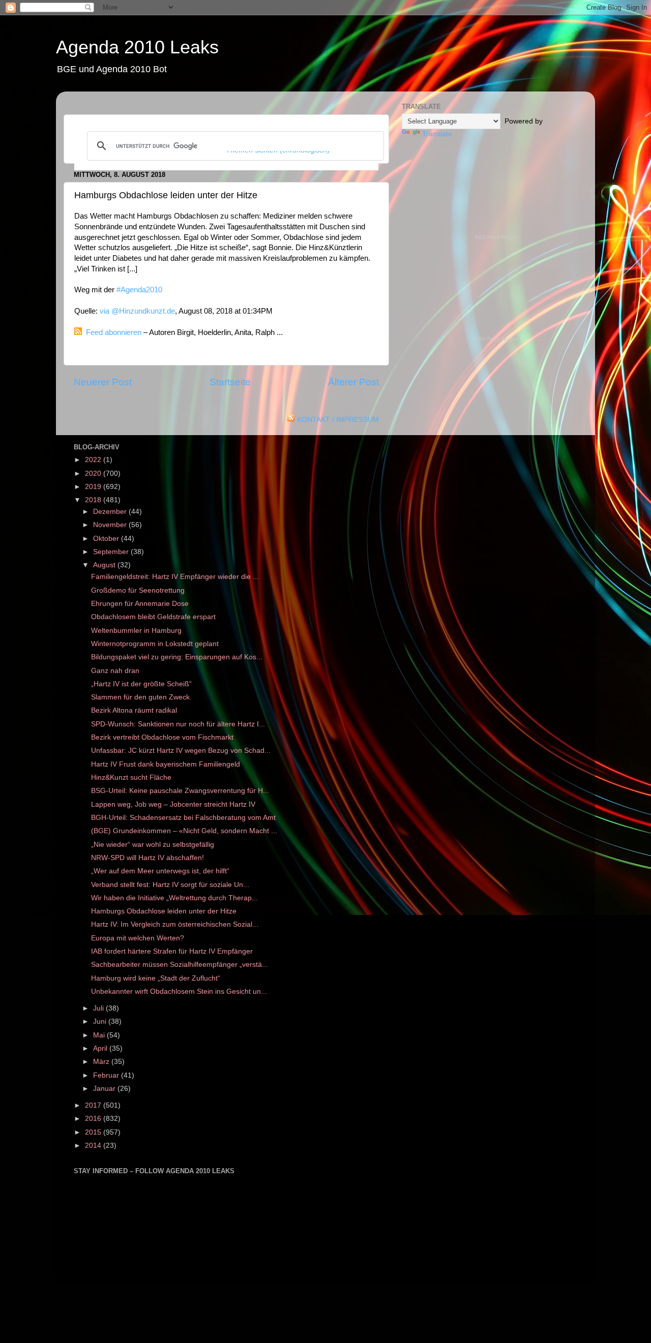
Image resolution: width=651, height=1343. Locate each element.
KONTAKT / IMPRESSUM (338, 419)
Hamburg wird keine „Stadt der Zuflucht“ (155, 978)
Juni (100, 1021)
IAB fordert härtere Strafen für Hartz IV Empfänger (172, 951)
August (105, 565)
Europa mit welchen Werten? (137, 938)
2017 (94, 1105)
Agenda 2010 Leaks (137, 47)
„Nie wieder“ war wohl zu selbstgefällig (152, 844)
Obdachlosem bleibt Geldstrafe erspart (153, 617)
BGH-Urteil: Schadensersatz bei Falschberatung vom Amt (183, 817)
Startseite (230, 382)
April (101, 1048)
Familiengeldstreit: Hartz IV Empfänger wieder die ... (175, 577)
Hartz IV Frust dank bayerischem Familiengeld (165, 764)
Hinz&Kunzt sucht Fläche (131, 777)
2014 (94, 1145)
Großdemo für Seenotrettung (138, 590)
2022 (94, 460)
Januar (105, 1088)
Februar (107, 1075)
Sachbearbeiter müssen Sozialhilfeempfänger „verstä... (179, 964)
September (112, 552)
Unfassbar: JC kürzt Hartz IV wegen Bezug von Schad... (181, 750)
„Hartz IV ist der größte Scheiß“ (141, 684)
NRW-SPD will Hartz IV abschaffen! (147, 858)
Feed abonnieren (113, 332)
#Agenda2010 (139, 290)
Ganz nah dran (115, 671)
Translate (437, 134)
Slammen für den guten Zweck (140, 697)
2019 (94, 487)
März (102, 1061)
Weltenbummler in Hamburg (136, 630)
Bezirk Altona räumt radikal (134, 710)
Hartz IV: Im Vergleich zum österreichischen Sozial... (174, 924)
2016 (94, 1118)
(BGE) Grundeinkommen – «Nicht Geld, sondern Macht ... (184, 831)
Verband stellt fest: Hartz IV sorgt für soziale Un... (170, 885)
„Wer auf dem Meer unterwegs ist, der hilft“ (160, 871)
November (111, 525)
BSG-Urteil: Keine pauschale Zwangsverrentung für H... (180, 791)
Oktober (107, 538)
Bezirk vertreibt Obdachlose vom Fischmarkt (162, 737)
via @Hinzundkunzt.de (137, 311)
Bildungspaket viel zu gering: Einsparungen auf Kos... (176, 657)
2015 (94, 1132)
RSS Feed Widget (496, 237)
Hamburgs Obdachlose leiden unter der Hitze (163, 911)
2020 (94, 473)
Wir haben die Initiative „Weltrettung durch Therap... (174, 898)
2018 (94, 500)
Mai (100, 1035)
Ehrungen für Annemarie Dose (140, 603)
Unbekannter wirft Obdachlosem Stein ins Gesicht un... (179, 991)
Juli (99, 1008)
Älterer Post (353, 382)
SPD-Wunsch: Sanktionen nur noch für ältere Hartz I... (178, 724)
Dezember (111, 511)
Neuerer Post (103, 382)
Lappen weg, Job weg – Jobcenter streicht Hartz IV (173, 804)
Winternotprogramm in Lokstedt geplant (155, 644)
